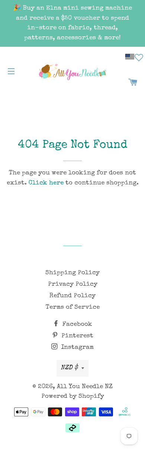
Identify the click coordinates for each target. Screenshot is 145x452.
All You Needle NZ (85, 387)
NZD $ (69, 368)
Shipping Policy (72, 273)
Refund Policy (72, 296)
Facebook (76, 324)
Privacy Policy (72, 284)
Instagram (76, 347)
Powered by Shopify (72, 396)
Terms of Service (73, 307)
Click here (46, 183)
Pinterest (76, 336)
